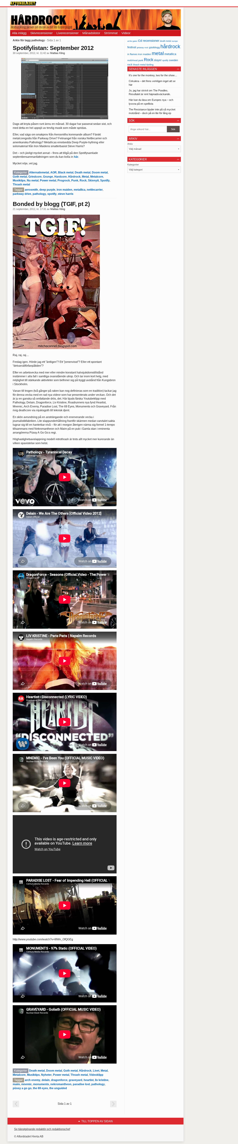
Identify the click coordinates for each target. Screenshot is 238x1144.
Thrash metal (21, 184)
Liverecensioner (67, 33)
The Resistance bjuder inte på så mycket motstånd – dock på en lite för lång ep (152, 111)
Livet (96, 1070)
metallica (79, 189)
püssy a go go (22, 1088)
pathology (39, 193)
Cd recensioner (148, 40)
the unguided (58, 1088)
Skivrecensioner (41, 33)
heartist (89, 1080)
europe (175, 41)
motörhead (132, 60)
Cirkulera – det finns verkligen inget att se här (152, 83)
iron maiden (64, 189)
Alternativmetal (39, 172)
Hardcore (60, 176)
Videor (125, 33)
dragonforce (59, 1080)
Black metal (65, 172)
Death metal (82, 172)
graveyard (75, 1080)
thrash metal (139, 64)
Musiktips (19, 180)
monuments (41, 1084)
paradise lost (81, 1084)
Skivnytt (93, 180)
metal (158, 53)
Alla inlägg (19, 33)
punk (140, 60)
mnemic (26, 1084)
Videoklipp (96, 1074)
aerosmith (31, 189)
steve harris (65, 193)
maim (16, 1084)
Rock (83, 180)
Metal (85, 176)
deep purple (47, 189)
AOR (53, 172)
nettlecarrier (95, 189)
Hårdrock (74, 176)
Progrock (63, 180)
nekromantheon (60, 1084)
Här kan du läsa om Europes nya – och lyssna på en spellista (151, 101)
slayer (158, 60)
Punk (74, 180)
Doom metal (100, 172)
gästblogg (154, 47)
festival (131, 47)
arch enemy (32, 1080)
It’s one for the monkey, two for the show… (153, 75)
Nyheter (46, 1074)
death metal (165, 41)
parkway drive (22, 193)
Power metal (48, 180)
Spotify (105, 180)
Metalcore (96, 176)
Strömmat (111, 33)
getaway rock (142, 47)
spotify (51, 193)
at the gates (132, 41)
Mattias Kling (57, 53)
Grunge (48, 176)
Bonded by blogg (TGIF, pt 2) (51, 204)
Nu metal (33, 180)
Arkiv (130, 143)
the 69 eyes (40, 1088)
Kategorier (133, 164)
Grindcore (35, 176)
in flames (132, 54)
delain (46, 1080)
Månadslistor (91, 33)
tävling (149, 64)
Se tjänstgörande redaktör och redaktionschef (42, 1129)
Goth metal (20, 176)
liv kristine (101, 1080)
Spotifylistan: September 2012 (53, 48)
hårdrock (170, 46)
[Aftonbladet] (23, 3)
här (76, 156)
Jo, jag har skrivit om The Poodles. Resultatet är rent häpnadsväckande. (150, 92)
